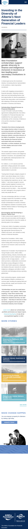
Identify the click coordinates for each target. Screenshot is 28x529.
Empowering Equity (10, 314)
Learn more (6, 310)
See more (23, 404)
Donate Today (9, 422)
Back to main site (21, 520)
